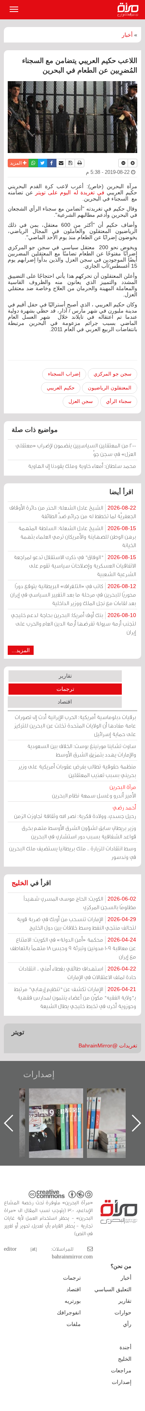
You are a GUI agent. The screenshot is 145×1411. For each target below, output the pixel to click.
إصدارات (39, 1074)
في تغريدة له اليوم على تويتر (71, 192)
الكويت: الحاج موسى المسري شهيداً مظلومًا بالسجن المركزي (80, 902)
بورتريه (73, 1301)
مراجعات (121, 1370)
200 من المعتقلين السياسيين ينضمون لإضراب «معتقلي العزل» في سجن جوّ (75, 449)
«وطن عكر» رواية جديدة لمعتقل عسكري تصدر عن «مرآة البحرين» (29, 1110)
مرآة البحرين (129, 9)
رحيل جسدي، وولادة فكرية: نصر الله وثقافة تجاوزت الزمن (75, 811)
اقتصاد (65, 702)
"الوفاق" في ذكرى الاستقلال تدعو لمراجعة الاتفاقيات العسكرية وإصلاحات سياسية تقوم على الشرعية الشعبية (75, 565)
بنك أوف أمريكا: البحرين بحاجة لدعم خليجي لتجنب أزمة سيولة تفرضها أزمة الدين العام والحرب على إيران (73, 623)
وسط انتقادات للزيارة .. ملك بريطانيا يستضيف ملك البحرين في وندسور (72, 852)
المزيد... (21, 650)
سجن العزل (80, 401)
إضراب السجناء (64, 374)
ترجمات (65, 689)
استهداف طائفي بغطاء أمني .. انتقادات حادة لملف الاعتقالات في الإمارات (77, 972)
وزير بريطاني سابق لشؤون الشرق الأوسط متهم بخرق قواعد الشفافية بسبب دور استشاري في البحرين (79, 832)
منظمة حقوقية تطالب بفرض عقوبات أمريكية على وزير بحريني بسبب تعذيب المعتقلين (77, 770)
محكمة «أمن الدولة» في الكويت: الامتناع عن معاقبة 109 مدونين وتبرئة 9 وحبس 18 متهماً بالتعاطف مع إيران (73, 947)
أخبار (127, 35)
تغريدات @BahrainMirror (107, 1045)
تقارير (65, 676)
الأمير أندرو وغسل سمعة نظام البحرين (94, 791)
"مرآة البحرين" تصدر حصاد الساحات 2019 (87, 1106)
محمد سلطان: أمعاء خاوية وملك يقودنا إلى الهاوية (82, 466)
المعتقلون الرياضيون (109, 388)
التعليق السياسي (112, 1289)
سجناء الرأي (118, 401)
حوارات (122, 1312)
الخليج (20, 883)
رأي (127, 1324)
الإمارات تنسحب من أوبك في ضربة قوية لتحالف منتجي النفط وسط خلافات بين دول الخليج (76, 923)
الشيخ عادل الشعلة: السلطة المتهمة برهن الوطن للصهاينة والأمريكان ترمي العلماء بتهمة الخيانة (77, 536)
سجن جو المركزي (112, 374)
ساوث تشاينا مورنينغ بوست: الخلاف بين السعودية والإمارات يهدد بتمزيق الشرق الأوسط (81, 750)
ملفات (74, 1324)
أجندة (125, 1347)
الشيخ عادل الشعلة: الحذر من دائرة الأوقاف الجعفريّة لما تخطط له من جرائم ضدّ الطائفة (72, 511)
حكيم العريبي (61, 388)
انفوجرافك (69, 1312)
